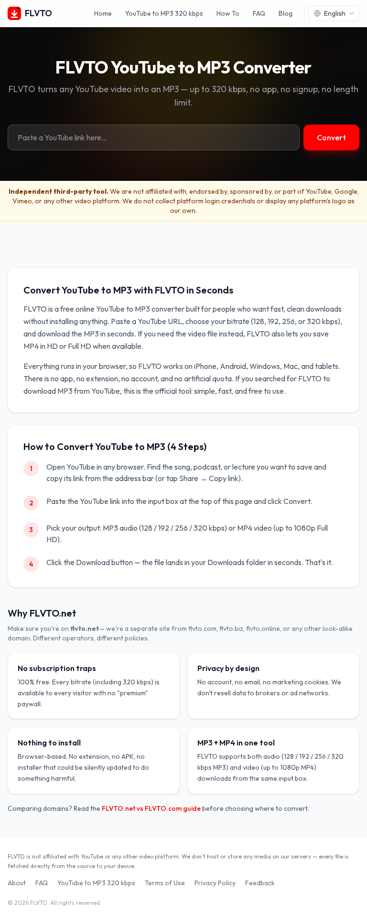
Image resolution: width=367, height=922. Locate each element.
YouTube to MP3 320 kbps (164, 13)
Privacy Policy (215, 883)
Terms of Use (165, 883)
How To (227, 13)
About (17, 883)
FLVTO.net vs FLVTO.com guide (151, 808)
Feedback (260, 883)
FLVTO (38, 13)
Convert (331, 137)
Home (103, 13)
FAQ (259, 13)
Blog (285, 13)
